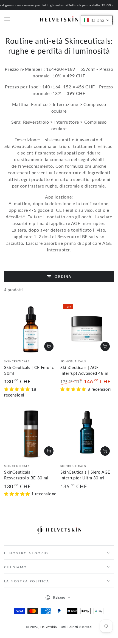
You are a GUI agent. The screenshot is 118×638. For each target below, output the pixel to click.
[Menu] (7, 19)
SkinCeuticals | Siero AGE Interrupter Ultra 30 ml (85, 474)
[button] (96, 20)
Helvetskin (48, 627)
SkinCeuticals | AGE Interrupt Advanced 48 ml (84, 370)
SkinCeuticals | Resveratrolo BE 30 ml (26, 474)
